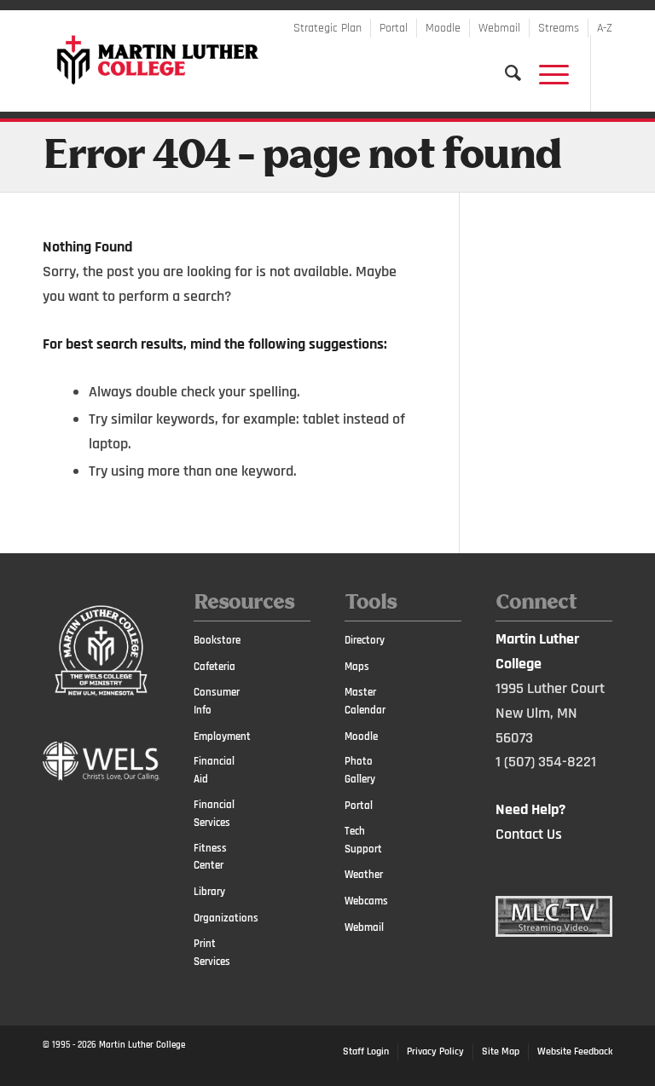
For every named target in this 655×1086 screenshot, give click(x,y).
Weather (364, 874)
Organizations (222, 918)
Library (209, 891)
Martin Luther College (142, 1045)
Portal (394, 28)
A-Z (604, 28)
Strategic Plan (327, 28)
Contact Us (529, 834)
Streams (558, 28)
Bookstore (217, 640)
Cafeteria (214, 666)
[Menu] (545, 73)
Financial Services (214, 813)
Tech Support (363, 840)
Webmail (499, 28)
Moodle (443, 28)
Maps (357, 666)
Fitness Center (210, 857)
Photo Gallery (360, 770)
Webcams (366, 901)
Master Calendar (365, 701)
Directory (365, 640)
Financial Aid (214, 770)
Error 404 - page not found (302, 157)
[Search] (505, 73)
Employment (222, 736)
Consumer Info (217, 701)
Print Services (212, 952)
